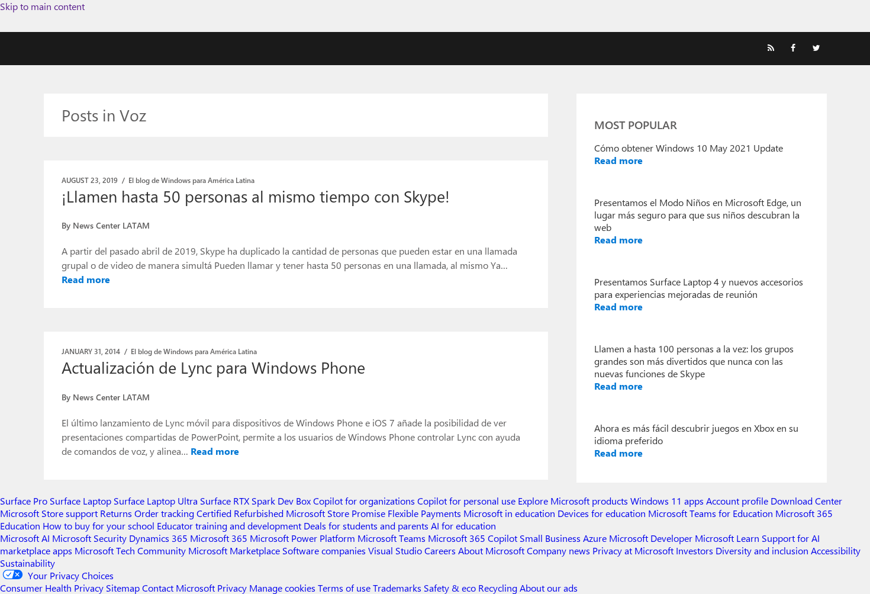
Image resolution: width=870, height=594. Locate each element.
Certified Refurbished (239, 513)
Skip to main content (42, 6)
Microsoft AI (25, 538)
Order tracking (164, 513)
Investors (694, 550)
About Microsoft (491, 550)
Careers (440, 550)
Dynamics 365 (158, 538)
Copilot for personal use (466, 501)
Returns (116, 513)
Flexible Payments (424, 513)
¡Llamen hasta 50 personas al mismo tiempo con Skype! (256, 196)
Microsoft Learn (727, 538)
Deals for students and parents (366, 525)
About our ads (549, 588)
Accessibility (836, 550)
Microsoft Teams (391, 538)
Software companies (324, 550)
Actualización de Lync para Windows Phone (213, 367)
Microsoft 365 (218, 538)
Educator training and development (229, 525)
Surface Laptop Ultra (156, 501)
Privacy (233, 588)
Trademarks (397, 588)
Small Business (550, 538)
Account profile (737, 501)
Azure (595, 538)
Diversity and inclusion (762, 550)
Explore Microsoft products (573, 501)
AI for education (463, 525)
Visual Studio (395, 550)
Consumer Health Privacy (52, 588)
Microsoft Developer (650, 538)
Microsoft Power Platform (302, 538)
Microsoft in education (509, 513)
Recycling (497, 588)
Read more (86, 279)
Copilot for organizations (364, 501)
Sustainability (27, 563)
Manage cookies (282, 588)
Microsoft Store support (49, 513)
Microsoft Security (89, 538)
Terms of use (344, 588)
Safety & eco (450, 588)
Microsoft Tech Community (130, 550)
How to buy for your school (98, 525)
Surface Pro (23, 501)
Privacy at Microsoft (633, 550)
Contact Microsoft (178, 588)
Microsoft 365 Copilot (472, 538)
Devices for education (602, 513)
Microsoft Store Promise (335, 513)
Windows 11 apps (667, 501)
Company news (558, 550)
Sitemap (123, 588)
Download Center (806, 501)
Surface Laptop (80, 501)
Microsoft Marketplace (234, 550)
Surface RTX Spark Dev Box (255, 501)
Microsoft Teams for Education (710, 513)
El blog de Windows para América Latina (191, 180)
